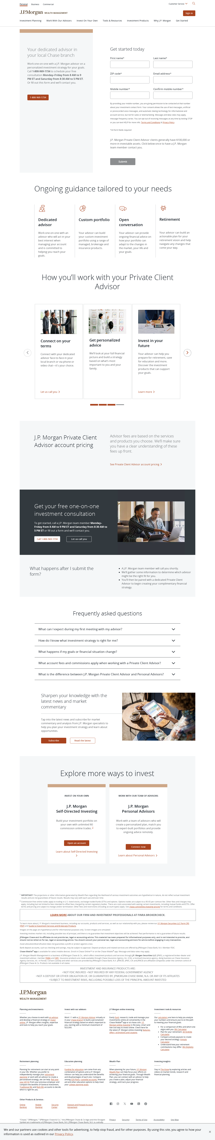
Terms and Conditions (150, 122)
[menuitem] (178, 4)
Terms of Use (141, 1119)
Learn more (147, 392)
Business (35, 4)
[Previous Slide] (27, 353)
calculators (163, 1017)
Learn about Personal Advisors (136, 855)
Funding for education (74, 1069)
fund (117, 1017)
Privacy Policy (64, 1134)
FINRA (48, 958)
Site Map (175, 1119)
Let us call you (49, 392)
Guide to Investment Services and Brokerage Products (52, 926)
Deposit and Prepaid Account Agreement (80, 1105)
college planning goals (78, 1084)
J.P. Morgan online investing (126, 1023)
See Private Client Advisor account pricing (134, 464)
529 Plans (75, 1079)
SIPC (57, 958)
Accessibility (159, 1119)
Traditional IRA (26, 1087)
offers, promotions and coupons (123, 1032)
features (146, 1030)
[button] (210, 1132)
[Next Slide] (187, 353)
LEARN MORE (58, 915)
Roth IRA (40, 1087)
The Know (165, 1069)
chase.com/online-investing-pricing (144, 906)
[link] (111, 1104)
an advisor (53, 1017)
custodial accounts (89, 1079)
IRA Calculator (180, 1029)
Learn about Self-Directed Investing (77, 851)
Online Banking (23, 1105)
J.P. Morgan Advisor (86, 1017)
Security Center (55, 1105)
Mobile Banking (38, 1105)
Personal (24, 4)
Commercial (48, 4)
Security (125, 1119)
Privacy (112, 1119)
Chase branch (77, 1020)
